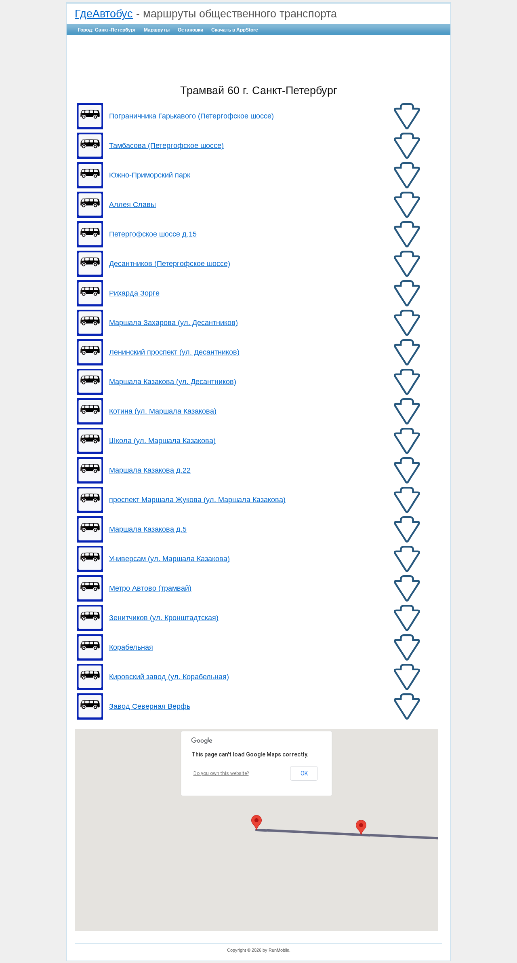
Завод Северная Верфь (149, 706)
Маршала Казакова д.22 (150, 470)
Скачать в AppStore (234, 30)
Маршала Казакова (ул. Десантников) (172, 382)
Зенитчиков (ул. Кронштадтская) (164, 618)
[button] (256, 822)
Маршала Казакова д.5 (148, 529)
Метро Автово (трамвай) (150, 588)
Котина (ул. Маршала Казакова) (162, 411)
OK (304, 773)
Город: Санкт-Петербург (107, 30)
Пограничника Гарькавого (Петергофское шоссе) (191, 116)
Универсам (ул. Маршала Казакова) (169, 559)
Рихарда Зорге (134, 293)
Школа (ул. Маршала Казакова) (162, 441)
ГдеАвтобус (104, 14)
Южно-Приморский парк (149, 175)
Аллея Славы (132, 205)
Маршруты (157, 30)
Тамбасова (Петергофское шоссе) (166, 145)
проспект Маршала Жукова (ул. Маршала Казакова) (197, 500)
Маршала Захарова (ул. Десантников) (173, 323)
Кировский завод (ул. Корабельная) (169, 677)
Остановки (190, 30)
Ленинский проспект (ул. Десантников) (174, 352)
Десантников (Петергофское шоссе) (169, 264)
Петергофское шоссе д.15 (153, 234)
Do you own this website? (221, 773)
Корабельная (131, 647)
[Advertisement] (258, 59)
